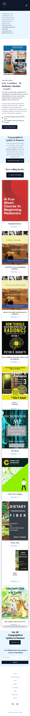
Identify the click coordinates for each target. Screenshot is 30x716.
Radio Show (15, 694)
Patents (15, 684)
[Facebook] (17, 704)
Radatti (7, 7)
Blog (15, 691)
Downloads (15, 687)
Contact (15, 698)
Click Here (14, 642)
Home (15, 673)
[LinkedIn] (12, 704)
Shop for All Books (16, 175)
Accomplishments (15, 677)
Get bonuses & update (14, 160)
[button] (9, 127)
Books (15, 680)
